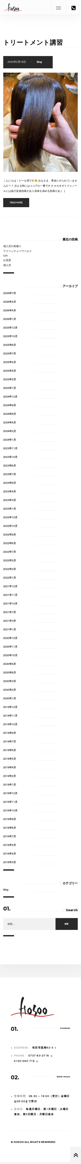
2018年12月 (10, 793)
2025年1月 (9, 388)
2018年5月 (9, 845)
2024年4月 (9, 422)
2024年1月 (9, 439)
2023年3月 (9, 500)
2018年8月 (9, 827)
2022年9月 (9, 534)
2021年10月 (10, 603)
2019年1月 (9, 784)
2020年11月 (10, 646)
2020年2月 (9, 689)
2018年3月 (9, 862)
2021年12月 (10, 586)
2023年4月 (9, 491)
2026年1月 (9, 319)
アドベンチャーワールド (17, 251)
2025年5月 (9, 362)
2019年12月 (10, 707)
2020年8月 (9, 672)
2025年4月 (9, 370)
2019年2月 (9, 776)
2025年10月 (10, 336)
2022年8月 (9, 543)
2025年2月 (9, 379)
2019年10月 (10, 724)
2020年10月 (10, 655)
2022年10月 (10, 526)
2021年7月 (9, 612)
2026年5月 (9, 301)
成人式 (7, 265)
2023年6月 (9, 483)
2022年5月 (9, 560)
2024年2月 (9, 431)
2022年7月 (9, 552)
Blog (39, 62)
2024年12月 (10, 396)
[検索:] (29, 924)
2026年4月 (9, 310)
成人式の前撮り (12, 246)
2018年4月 (9, 853)
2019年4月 (9, 767)
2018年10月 (10, 810)
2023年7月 (9, 474)
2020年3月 (9, 681)
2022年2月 (9, 569)
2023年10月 (10, 457)
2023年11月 (10, 448)
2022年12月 (10, 517)
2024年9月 (9, 405)
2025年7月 (9, 353)
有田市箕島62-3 (43, 1047)
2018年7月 (9, 836)
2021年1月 (9, 629)
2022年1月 (9, 577)
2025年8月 (9, 345)
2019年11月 (10, 715)
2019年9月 (9, 733)
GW (5, 255)
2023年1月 (9, 508)
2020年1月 (9, 698)
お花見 (7, 260)
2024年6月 (9, 414)
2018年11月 (10, 802)
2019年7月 (9, 741)
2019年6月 (9, 750)
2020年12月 (10, 638)
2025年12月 (10, 327)
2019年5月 (9, 758)
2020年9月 (9, 664)
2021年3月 (9, 621)
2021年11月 (10, 595)
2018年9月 (9, 819)
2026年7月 (9, 293)
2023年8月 (9, 465)
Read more (16, 203)
